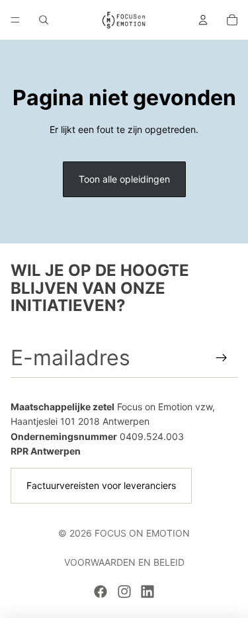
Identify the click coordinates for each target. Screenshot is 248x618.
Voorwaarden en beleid (124, 562)
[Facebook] (100, 591)
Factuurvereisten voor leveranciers (101, 485)
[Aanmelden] (221, 357)
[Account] (203, 19)
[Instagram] (124, 591)
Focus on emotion (142, 533)
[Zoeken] (43, 19)
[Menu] (15, 20)
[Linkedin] (147, 591)
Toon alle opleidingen (124, 179)
